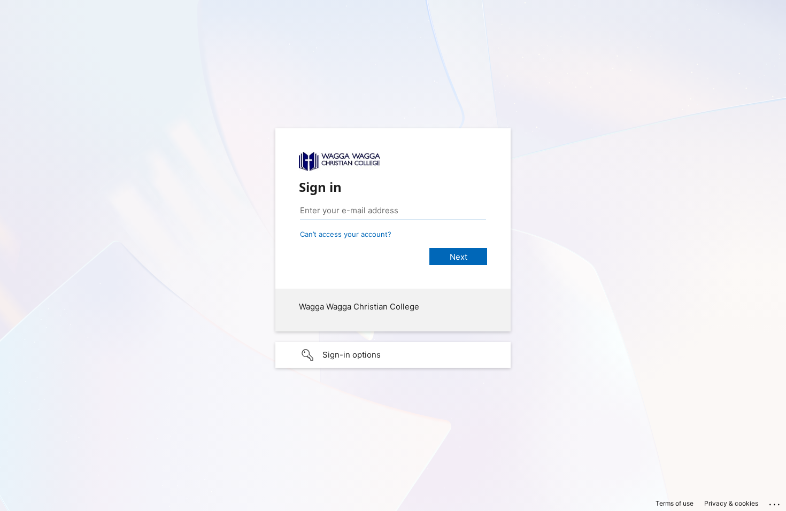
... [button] (775, 502)
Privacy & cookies (731, 503)
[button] (393, 355)
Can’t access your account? (345, 234)
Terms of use (674, 503)
